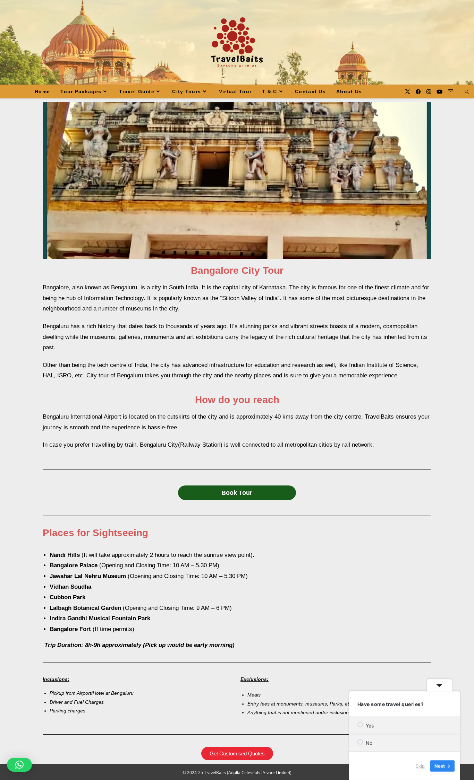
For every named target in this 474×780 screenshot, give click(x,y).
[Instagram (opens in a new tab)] (429, 91)
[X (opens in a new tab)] (407, 91)
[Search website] (467, 92)
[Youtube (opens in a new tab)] (439, 91)
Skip (420, 766)
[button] (19, 765)
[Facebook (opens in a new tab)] (418, 91)
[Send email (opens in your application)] (450, 91)
